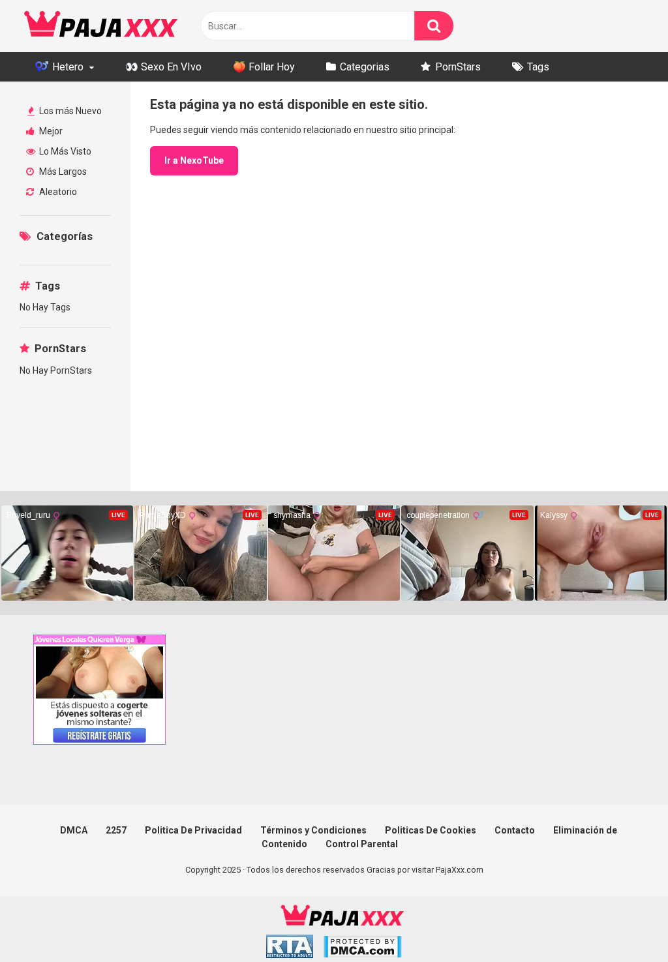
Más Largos (62, 171)
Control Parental (362, 844)
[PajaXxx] (101, 26)
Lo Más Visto (64, 151)
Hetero (67, 67)
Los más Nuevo (69, 111)
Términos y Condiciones (313, 830)
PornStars (458, 67)
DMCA (73, 830)
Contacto (514, 830)
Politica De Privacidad (193, 830)
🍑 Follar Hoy (264, 67)
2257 (116, 830)
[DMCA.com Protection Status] (362, 948)
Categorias (364, 67)
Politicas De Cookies (430, 830)
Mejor (50, 131)
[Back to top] (624, 922)
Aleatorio (57, 192)
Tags (538, 67)
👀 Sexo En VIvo (163, 67)
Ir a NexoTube (194, 160)
